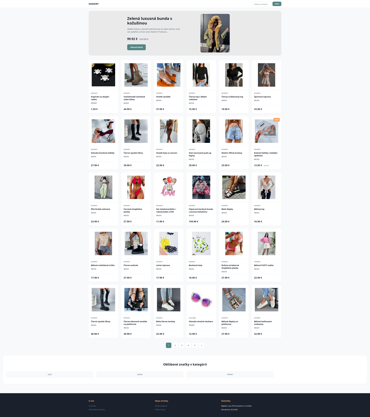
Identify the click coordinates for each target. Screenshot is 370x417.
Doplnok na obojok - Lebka (100, 98)
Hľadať (277, 4)
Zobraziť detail (136, 47)
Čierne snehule (131, 265)
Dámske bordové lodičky (102, 153)
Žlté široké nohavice (100, 209)
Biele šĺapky (227, 209)
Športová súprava (262, 96)
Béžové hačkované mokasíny (263, 322)
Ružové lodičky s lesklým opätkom (266, 154)
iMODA (126, 103)
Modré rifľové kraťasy (232, 153)
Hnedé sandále (163, 96)
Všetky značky (160, 410)
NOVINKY (127, 93)
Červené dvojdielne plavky (133, 210)
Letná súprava (163, 265)
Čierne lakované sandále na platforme (135, 322)
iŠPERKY (94, 103)
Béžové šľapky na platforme (230, 322)
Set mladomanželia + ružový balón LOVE (166, 210)
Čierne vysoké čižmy (133, 153)
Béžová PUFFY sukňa (264, 265)
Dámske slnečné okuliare (201, 321)
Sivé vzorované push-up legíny (200, 154)
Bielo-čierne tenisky (165, 321)
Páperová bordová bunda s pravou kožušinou (201, 210)
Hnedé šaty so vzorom (166, 153)
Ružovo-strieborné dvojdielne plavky (230, 266)
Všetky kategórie (161, 406)
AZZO (50, 374)
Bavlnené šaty (195, 265)
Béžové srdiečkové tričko (103, 265)
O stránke (92, 406)
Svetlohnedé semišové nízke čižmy (134, 98)
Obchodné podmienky (97, 410)
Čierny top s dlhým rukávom (198, 98)
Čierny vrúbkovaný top (232, 96)
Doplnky (94, 93)
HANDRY (94, 3)
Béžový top (259, 209)
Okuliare (192, 318)
